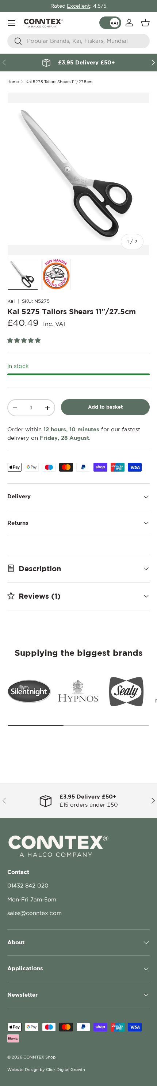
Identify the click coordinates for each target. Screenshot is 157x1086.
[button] (145, 23)
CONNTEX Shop (39, 1057)
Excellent (78, 6)
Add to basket (105, 407)
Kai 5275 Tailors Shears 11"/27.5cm (59, 82)
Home (13, 82)
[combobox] (78, 41)
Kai (11, 301)
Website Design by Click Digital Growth (46, 1069)
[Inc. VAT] (110, 22)
